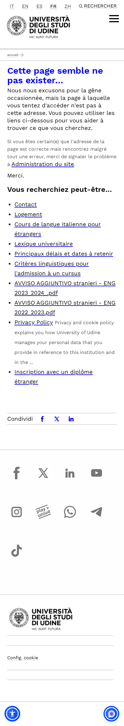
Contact (25, 204)
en (25, 6)
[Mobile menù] (114, 19)
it (12, 6)
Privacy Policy (33, 322)
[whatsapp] (69, 517)
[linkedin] (69, 478)
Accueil (12, 55)
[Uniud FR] (38, 26)
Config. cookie (22, 657)
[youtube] (96, 478)
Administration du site (42, 164)
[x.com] (43, 478)
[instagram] (16, 517)
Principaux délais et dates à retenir (63, 253)
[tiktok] (16, 556)
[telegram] (96, 517)
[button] (12, 713)
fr (53, 6)
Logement (28, 214)
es (39, 6)
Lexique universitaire (43, 243)
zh (67, 6)
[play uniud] (43, 517)
